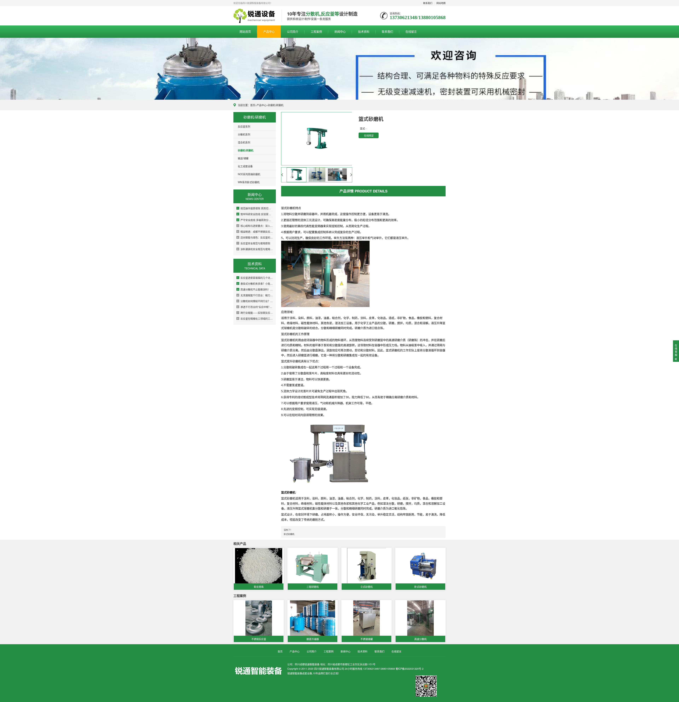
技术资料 (363, 32)
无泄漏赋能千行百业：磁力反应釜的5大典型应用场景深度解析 (255, 295)
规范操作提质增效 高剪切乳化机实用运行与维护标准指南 (255, 208)
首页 (252, 105)
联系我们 (427, 3)
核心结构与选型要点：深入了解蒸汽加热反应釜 (255, 225)
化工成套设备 (245, 166)
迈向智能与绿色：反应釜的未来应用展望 (255, 237)
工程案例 (316, 32)
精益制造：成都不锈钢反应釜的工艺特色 (255, 231)
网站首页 (245, 32)
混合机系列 (244, 142)
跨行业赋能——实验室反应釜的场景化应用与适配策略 (255, 312)
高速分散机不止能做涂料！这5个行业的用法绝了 (255, 289)
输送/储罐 (243, 158)
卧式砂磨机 (289, 534)
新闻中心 (340, 32)
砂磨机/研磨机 (275, 105)
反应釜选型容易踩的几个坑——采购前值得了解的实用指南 (255, 277)
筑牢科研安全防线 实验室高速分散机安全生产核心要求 (255, 214)
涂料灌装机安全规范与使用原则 (255, 249)
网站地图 (441, 3)
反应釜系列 (244, 126)
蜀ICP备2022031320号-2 (409, 668)
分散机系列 (244, 134)
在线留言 (411, 32)
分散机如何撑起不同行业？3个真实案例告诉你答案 (255, 301)
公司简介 (292, 32)
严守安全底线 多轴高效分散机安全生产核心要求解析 (255, 220)
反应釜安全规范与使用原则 (253, 243)
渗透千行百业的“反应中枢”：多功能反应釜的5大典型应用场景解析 (255, 307)
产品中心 (269, 32)
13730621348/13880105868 (254, 16)
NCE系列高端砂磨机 (249, 174)
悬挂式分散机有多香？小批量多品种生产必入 (255, 283)
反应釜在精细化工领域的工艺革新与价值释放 (255, 318)
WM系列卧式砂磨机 (249, 182)
